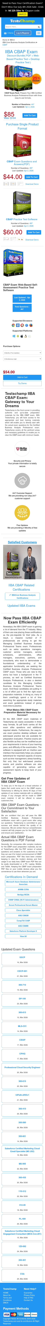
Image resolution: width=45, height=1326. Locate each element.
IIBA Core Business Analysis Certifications (19, 42)
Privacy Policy (29, 1295)
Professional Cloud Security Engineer (22, 1067)
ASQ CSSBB (23, 926)
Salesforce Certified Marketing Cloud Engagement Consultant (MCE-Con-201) (22, 1232)
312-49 (22, 1205)
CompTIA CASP (23, 920)
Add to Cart (22, 377)
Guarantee (28, 1292)
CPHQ (22, 1053)
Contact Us (28, 1300)
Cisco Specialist (23, 910)
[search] (38, 26)
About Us (6, 1295)
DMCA (5, 1302)
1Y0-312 (22, 1191)
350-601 (22, 1136)
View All (23, 936)
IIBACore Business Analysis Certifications (24, 596)
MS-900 (22, 1163)
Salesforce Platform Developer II (23, 931)
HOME (5, 1292)
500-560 (22, 1122)
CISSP (22, 1040)
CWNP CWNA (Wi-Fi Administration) (23, 900)
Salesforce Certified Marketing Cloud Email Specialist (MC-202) (22, 1150)
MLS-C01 (22, 1026)
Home (5, 40)
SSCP (22, 957)
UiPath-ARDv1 (22, 1095)
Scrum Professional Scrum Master (23, 905)
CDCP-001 (22, 971)
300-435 (22, 1177)
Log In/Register (22, 33)
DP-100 (22, 998)
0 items (10, 33)
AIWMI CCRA (23, 889)
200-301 (22, 1260)
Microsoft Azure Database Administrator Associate (23, 882)
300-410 (22, 1108)
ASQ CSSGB (23, 915)
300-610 (22, 1081)
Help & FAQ (28, 1297)
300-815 (22, 1012)
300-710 (22, 984)
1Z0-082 (22, 1246)
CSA (22, 1273)
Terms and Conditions (7, 1298)
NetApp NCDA (23, 894)
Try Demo (22, 383)
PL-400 (22, 1218)
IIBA (11, 40)
